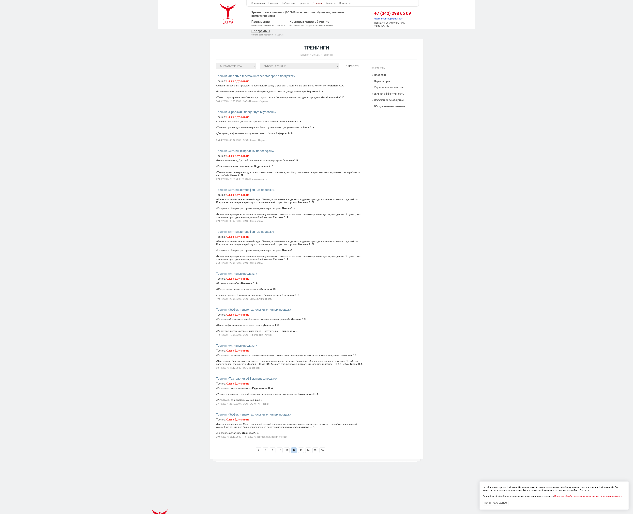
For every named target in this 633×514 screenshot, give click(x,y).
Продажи (379, 75)
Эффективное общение (388, 100)
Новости (273, 3)
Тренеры (304, 3)
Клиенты (330, 3)
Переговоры (381, 81)
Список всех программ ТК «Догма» (268, 32)
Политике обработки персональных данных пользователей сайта (588, 496)
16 (322, 450)
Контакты (344, 3)
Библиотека (288, 3)
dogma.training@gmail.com (388, 18)
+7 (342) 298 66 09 (392, 13)
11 (287, 450)
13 (301, 450)
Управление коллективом (390, 87)
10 (279, 450)
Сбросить (353, 66)
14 (308, 450)
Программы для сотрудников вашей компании (311, 23)
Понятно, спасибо (495, 503)
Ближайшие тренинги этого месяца (268, 23)
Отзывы (317, 3)
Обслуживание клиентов (389, 106)
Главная (305, 54)
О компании (258, 3)
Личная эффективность (388, 93)
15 (315, 450)
